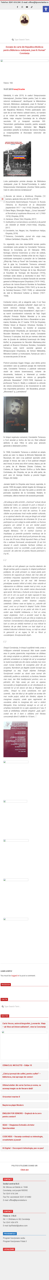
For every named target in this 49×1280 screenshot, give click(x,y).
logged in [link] (15, 975)
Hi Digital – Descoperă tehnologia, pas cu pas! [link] (23, 1148)
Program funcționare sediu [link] (14, 1238)
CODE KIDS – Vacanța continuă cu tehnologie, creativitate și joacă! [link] (22, 1138)
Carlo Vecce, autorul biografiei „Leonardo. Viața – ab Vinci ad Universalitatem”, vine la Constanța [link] (24, 1025)
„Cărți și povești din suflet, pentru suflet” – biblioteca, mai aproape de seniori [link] (21, 1075)
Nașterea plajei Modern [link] (13, 1105)
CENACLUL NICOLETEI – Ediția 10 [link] (17, 1065)
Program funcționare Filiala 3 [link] (15, 1241)
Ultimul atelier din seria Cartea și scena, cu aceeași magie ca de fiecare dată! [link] (21, 1087)
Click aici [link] (25, 1170)
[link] (46, 9)
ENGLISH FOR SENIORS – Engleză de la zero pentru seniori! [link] (22, 1115)
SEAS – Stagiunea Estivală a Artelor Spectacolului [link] (18, 1126)
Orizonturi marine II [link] (11, 1097)
